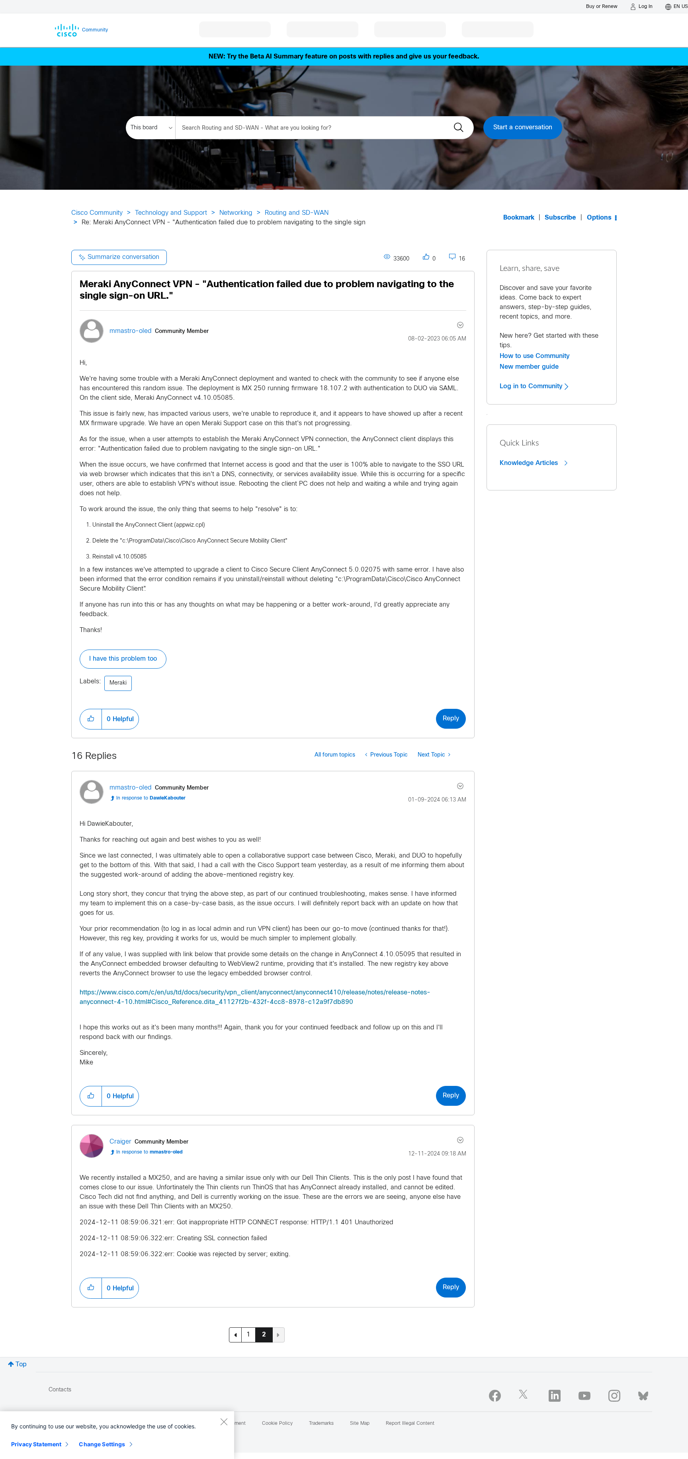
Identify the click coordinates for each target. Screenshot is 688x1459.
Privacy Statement (36, 1444)
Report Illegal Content (410, 1423)
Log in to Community (532, 386)
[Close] (224, 1422)
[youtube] (584, 1396)
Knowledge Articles (530, 463)
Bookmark (518, 218)
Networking (235, 213)
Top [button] (21, 1365)
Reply (451, 719)
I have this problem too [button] (123, 659)
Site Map (359, 1423)
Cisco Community (97, 213)
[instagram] (614, 1396)
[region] (117, 1435)
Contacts (60, 1390)
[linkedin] (555, 1396)
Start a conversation (522, 127)
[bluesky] (643, 1394)
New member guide (529, 366)
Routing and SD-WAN (296, 213)
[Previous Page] (235, 1334)
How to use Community (535, 356)
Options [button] (599, 218)
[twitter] (525, 1396)
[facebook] (495, 1396)
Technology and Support (171, 213)
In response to (151, 798)
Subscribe (560, 218)
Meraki (118, 683)
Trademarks (321, 1423)
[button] (91, 719)
